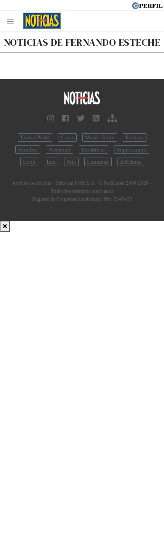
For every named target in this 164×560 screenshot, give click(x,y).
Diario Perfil (35, 137)
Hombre (27, 150)
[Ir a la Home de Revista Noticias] (40, 21)
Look (29, 162)
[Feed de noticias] (96, 118)
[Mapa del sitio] (112, 118)
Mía (71, 162)
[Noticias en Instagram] (50, 118)
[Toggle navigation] (12, 21)
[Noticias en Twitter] (81, 118)
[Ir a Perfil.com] (147, 5)
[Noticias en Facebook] (65, 118)
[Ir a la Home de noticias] (82, 98)
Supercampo (131, 150)
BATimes (130, 162)
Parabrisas (94, 150)
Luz (51, 162)
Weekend (59, 150)
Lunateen (98, 162)
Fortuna (134, 137)
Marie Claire (99, 137)
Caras (67, 137)
